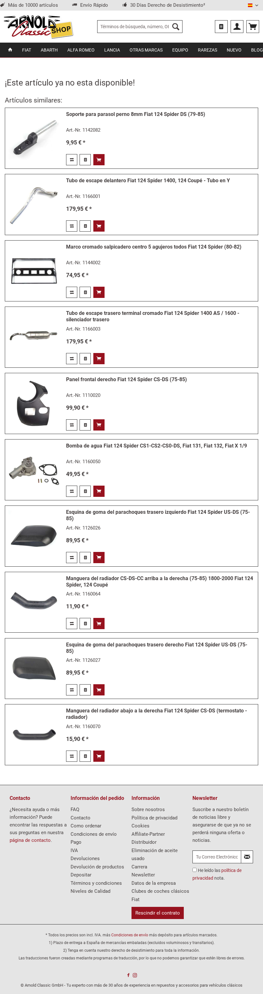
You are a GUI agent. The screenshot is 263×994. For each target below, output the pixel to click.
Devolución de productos (97, 867)
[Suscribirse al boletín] (247, 856)
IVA (74, 850)
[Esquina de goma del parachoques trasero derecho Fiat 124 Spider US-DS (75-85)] (34, 669)
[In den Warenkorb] (99, 159)
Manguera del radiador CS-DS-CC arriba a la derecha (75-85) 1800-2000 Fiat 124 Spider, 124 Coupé (159, 581)
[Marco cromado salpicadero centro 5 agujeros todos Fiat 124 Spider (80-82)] (34, 271)
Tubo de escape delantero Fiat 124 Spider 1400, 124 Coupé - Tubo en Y (148, 180)
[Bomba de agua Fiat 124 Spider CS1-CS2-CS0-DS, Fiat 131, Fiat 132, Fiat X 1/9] (34, 470)
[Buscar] (175, 26)
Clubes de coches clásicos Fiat (160, 895)
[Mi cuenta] (237, 26)
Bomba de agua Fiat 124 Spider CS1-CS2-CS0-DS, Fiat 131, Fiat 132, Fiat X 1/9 (156, 446)
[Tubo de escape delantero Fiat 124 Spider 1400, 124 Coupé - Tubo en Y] (34, 204)
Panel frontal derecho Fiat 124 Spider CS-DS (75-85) (126, 379)
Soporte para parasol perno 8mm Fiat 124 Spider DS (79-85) (135, 114)
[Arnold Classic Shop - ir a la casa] (38, 26)
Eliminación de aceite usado (155, 855)
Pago (76, 842)
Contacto (80, 818)
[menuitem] (140, 26)
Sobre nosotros (148, 809)
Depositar (81, 875)
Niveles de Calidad (90, 891)
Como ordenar (86, 826)
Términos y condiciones (96, 883)
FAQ (75, 809)
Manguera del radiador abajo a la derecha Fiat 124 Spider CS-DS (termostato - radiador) (156, 714)
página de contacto (30, 840)
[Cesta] (252, 26)
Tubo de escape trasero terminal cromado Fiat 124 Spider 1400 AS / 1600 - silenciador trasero (152, 316)
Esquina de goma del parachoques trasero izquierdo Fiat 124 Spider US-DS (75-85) (158, 515)
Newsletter (143, 875)
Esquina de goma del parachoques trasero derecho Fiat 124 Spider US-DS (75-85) (156, 648)
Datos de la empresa (154, 883)
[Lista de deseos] (221, 26)
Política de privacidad (154, 818)
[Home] (10, 50)
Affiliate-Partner (148, 834)
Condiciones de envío (94, 834)
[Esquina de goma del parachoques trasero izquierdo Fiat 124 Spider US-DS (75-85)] (34, 536)
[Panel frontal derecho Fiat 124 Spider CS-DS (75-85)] (34, 403)
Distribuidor (144, 842)
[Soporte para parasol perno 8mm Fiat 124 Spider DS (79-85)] (34, 138)
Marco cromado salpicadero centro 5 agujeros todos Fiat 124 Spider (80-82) (154, 247)
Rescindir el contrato (157, 913)
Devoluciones (85, 858)
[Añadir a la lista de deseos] (85, 159)
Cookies (140, 826)
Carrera (139, 867)
